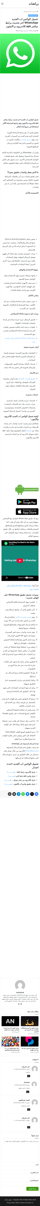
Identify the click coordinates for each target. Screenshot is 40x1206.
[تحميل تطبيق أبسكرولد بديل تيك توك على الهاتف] (30, 1042)
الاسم (37, 1164)
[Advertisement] (20, 95)
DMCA (17, 1202)
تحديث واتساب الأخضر (23, 617)
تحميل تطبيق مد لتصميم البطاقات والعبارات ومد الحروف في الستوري (30, 1029)
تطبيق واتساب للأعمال (27, 379)
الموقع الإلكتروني (34, 1180)
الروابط (28, 431)
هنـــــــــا (8, 780)
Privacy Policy (11, 1202)
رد (28, 1076)
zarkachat (20, 992)
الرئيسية (34, 11)
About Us (30, 1202)
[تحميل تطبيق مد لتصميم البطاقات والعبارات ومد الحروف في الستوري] (30, 1021)
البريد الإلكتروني (34, 1172)
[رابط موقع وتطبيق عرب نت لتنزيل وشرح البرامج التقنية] (10, 1041)
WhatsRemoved (32, 751)
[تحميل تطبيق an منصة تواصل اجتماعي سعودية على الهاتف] (10, 1021)
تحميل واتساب (25, 140)
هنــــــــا (12, 776)
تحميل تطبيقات (27, 11)
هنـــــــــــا (11, 772)
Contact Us (23, 1202)
